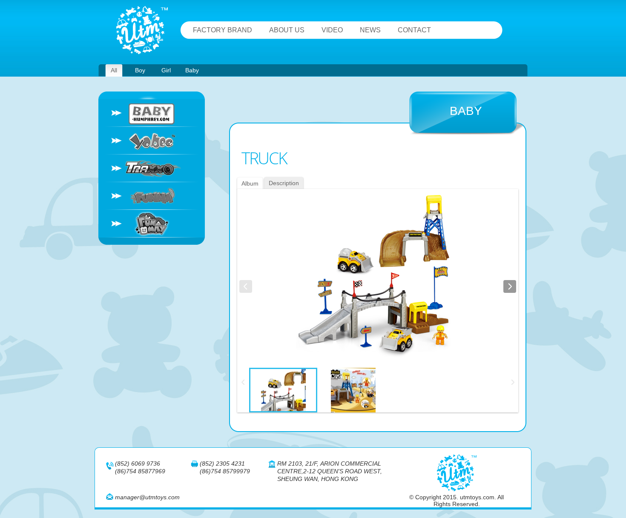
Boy (140, 70)
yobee (151, 141)
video (332, 30)
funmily (151, 224)
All (114, 70)
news (370, 30)
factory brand (222, 30)
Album (249, 183)
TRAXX (151, 168)
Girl (166, 70)
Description (284, 183)
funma (151, 196)
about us (286, 30)
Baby (192, 70)
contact (414, 30)
